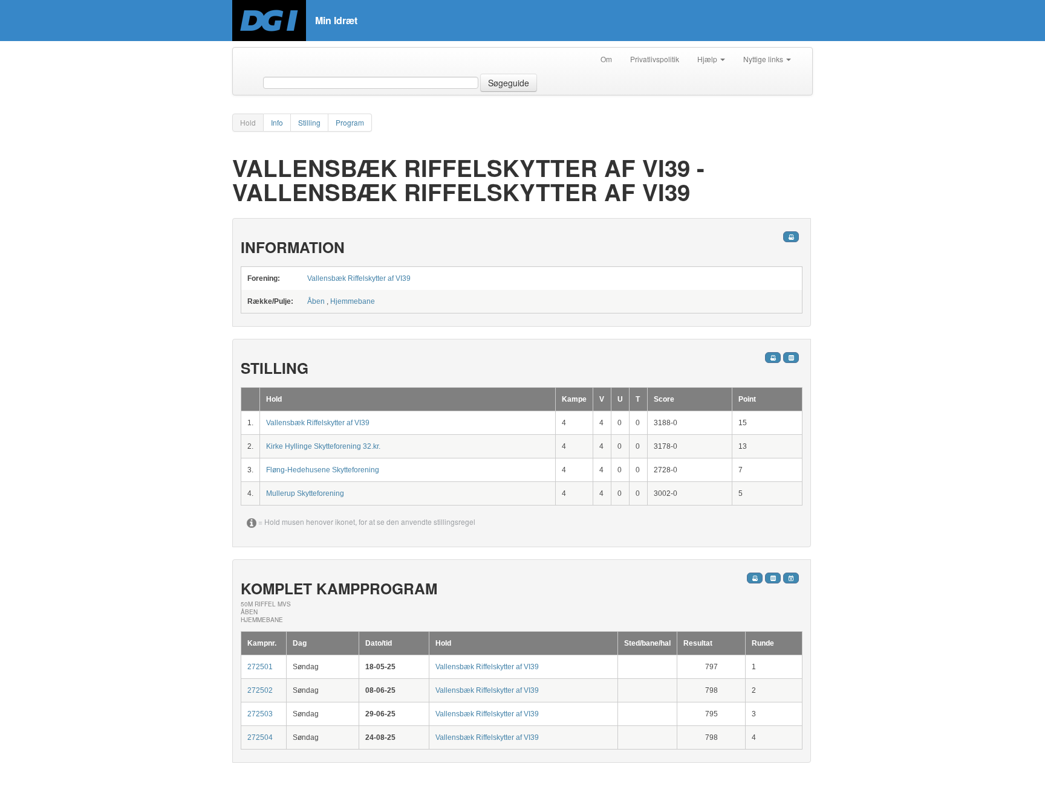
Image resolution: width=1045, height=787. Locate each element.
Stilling (309, 122)
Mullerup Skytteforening (305, 493)
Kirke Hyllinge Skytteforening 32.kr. (323, 446)
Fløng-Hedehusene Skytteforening (322, 470)
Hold (248, 122)
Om (606, 59)
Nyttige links (764, 59)
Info (277, 122)
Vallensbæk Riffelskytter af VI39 (359, 278)
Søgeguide (508, 83)
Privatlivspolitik (654, 59)
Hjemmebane (352, 301)
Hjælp (708, 59)
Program (350, 122)
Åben (316, 301)
